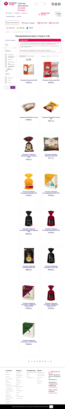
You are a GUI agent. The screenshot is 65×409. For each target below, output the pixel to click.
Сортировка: (22, 56)
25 (50, 56)
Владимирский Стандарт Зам (11, 64)
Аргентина (10, 77)
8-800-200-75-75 (45, 14)
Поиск (12, 87)
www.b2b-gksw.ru (53, 387)
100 (57, 56)
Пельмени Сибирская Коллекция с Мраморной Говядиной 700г (51, 305)
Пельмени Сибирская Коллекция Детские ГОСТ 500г (51, 192)
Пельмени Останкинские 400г (28, 80)
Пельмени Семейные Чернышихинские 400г (51, 155)
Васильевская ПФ (11, 62)
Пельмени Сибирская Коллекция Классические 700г (51, 229)
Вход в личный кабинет (12, 22)
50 (52, 56)
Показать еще (8, 70)
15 (47, 56)
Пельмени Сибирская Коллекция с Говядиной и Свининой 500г (28, 305)
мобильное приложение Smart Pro (49, 44)
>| (51, 361)
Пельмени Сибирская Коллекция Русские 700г (51, 266)
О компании (17, 13)
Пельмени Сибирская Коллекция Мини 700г (29, 266)
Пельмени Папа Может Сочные (29, 117)
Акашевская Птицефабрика (11, 55)
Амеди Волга (11, 57)
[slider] (5, 48)
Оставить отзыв (58, 14)
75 (54, 56)
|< (28, 361)
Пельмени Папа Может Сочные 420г (51, 118)
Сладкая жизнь (53, 393)
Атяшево (10, 59)
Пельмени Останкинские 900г (51, 80)
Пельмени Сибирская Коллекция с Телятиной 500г (29, 341)
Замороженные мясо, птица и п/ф (22, 32)
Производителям (10, 16)
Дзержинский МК (11, 67)
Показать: (43, 56)
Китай (9, 80)
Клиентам (24, 13)
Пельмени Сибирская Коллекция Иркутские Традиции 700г (29, 230)
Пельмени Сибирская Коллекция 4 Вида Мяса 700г (29, 192)
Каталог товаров (10, 40)
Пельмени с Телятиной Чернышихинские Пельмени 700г (29, 156)
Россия (9, 82)
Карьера (19, 16)
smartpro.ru (36, 44)
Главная (8, 32)
